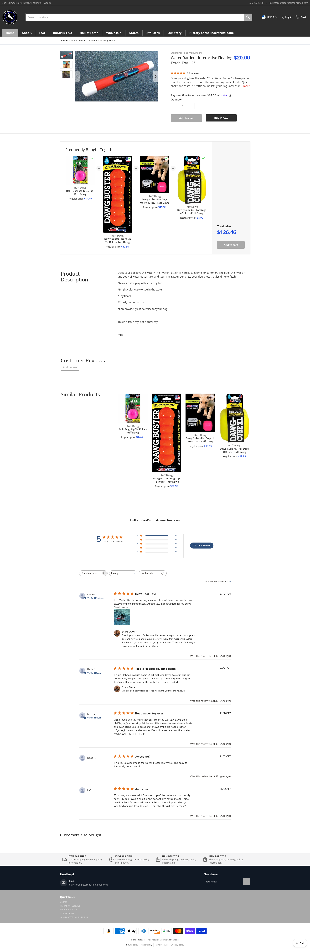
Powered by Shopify (170, 940)
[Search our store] (248, 17)
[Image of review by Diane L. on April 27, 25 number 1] (122, 617)
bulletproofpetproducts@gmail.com (288, 2)
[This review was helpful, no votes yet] (221, 656)
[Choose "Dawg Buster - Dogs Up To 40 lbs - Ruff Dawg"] (129, 158)
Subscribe (246, 881)
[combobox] (137, 17)
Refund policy (132, 945)
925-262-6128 (256, 2)
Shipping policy (177, 945)
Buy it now (221, 118)
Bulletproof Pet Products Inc (149, 940)
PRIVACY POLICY (68, 909)
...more (245, 86)
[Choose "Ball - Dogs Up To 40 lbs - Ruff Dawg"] (92, 158)
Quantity (176, 99)
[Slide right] (155, 76)
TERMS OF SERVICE (70, 905)
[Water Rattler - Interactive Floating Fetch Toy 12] (66, 55)
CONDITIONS (67, 913)
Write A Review (202, 545)
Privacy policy (146, 945)
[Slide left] (77, 76)
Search (63, 901)
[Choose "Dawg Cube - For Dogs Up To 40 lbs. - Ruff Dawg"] (166, 158)
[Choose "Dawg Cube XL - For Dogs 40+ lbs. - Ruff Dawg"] (203, 158)
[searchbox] (90, 573)
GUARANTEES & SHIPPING (74, 917)
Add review (70, 367)
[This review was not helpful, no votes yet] (227, 656)
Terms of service (161, 945)
